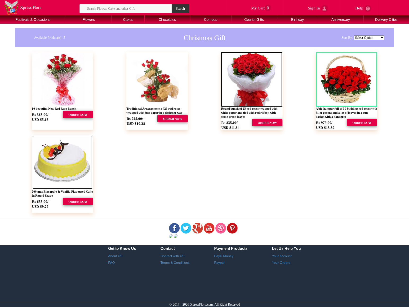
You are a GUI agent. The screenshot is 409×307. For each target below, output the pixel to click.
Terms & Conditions (175, 262)
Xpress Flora (30, 7)
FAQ (111, 262)
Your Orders (281, 262)
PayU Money (223, 256)
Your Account (282, 256)
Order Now (78, 115)
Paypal (219, 262)
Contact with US (172, 256)
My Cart (260, 8)
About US (115, 256)
